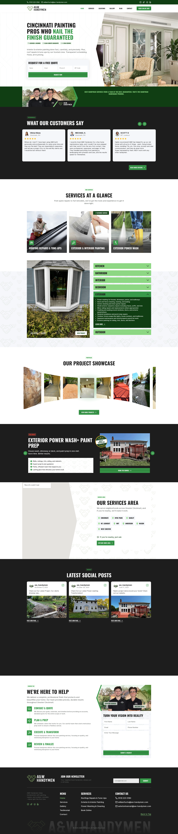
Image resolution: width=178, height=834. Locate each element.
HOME (82, 4)
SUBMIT (145, 781)
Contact (63, 814)
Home (62, 798)
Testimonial (65, 810)
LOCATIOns (102, 4)
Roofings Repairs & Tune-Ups (94, 798)
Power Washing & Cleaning (93, 806)
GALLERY (112, 4)
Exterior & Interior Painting (92, 802)
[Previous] (140, 124)
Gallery (63, 806)
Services (63, 802)
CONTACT (129, 4)
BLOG (120, 4)
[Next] (170, 49)
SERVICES (91, 4)
